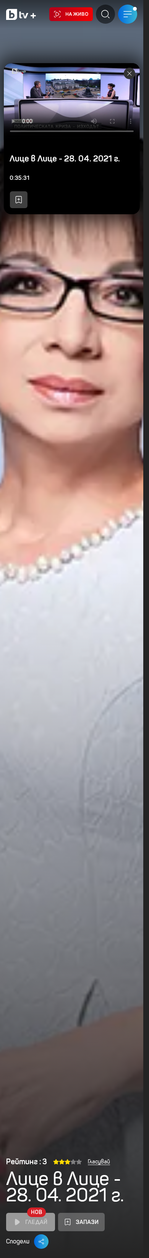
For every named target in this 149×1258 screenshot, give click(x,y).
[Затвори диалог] (129, 73)
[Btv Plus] (21, 14)
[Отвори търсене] (105, 14)
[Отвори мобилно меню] (127, 14)
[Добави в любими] (18, 199)
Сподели (17, 1241)
